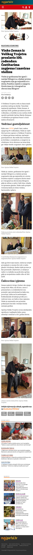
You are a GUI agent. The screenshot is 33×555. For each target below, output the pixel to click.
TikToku (16, 409)
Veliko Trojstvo (11, 413)
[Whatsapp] (9, 98)
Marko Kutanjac (27, 413)
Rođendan (19, 413)
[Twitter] (6, 98)
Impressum (4, 544)
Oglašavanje (10, 547)
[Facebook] (2, 98)
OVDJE (11, 128)
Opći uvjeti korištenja (14, 544)
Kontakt (3, 547)
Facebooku (7, 409)
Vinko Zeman (4, 413)
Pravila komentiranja (12, 545)
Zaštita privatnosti (23, 545)
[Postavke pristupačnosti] (29, 7)
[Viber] (12, 98)
